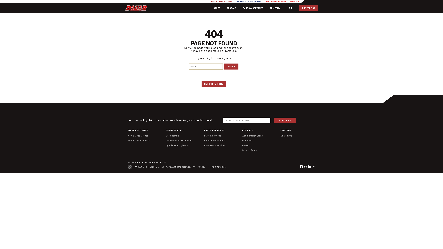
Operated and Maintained (179, 140)
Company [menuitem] (275, 8)
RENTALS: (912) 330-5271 (249, 1)
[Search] (290, 8)
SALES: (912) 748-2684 (222, 1)
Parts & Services (212, 136)
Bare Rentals (172, 136)
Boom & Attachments (139, 140)
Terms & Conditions (217, 167)
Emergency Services (214, 145)
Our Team (247, 140)
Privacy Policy (198, 167)
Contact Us (308, 8)
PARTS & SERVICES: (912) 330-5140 (282, 1)
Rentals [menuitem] (231, 8)
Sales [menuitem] (216, 8)
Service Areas (249, 150)
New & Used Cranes (138, 136)
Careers (246, 145)
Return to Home (213, 84)
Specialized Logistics (177, 145)
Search (231, 66)
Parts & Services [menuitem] (253, 8)
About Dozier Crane (252, 136)
